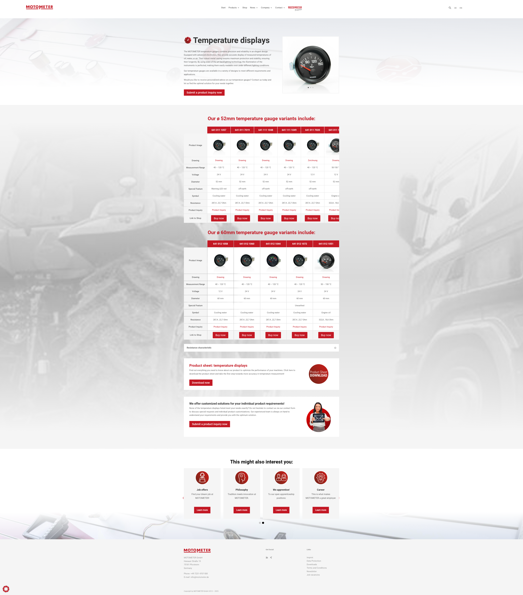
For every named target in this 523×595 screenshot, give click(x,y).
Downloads (312, 564)
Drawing (219, 160)
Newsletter (312, 571)
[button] (450, 8)
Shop (244, 7)
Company (265, 7)
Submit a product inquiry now (204, 92)
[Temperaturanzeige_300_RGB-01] (311, 92)
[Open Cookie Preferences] (6, 591)
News (252, 7)
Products (233, 7)
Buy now (219, 218)
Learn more (202, 510)
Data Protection (314, 561)
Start (223, 7)
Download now (201, 382)
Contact (278, 7)
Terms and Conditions (317, 568)
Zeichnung (312, 160)
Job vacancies (313, 575)
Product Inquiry (219, 210)
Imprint (310, 557)
